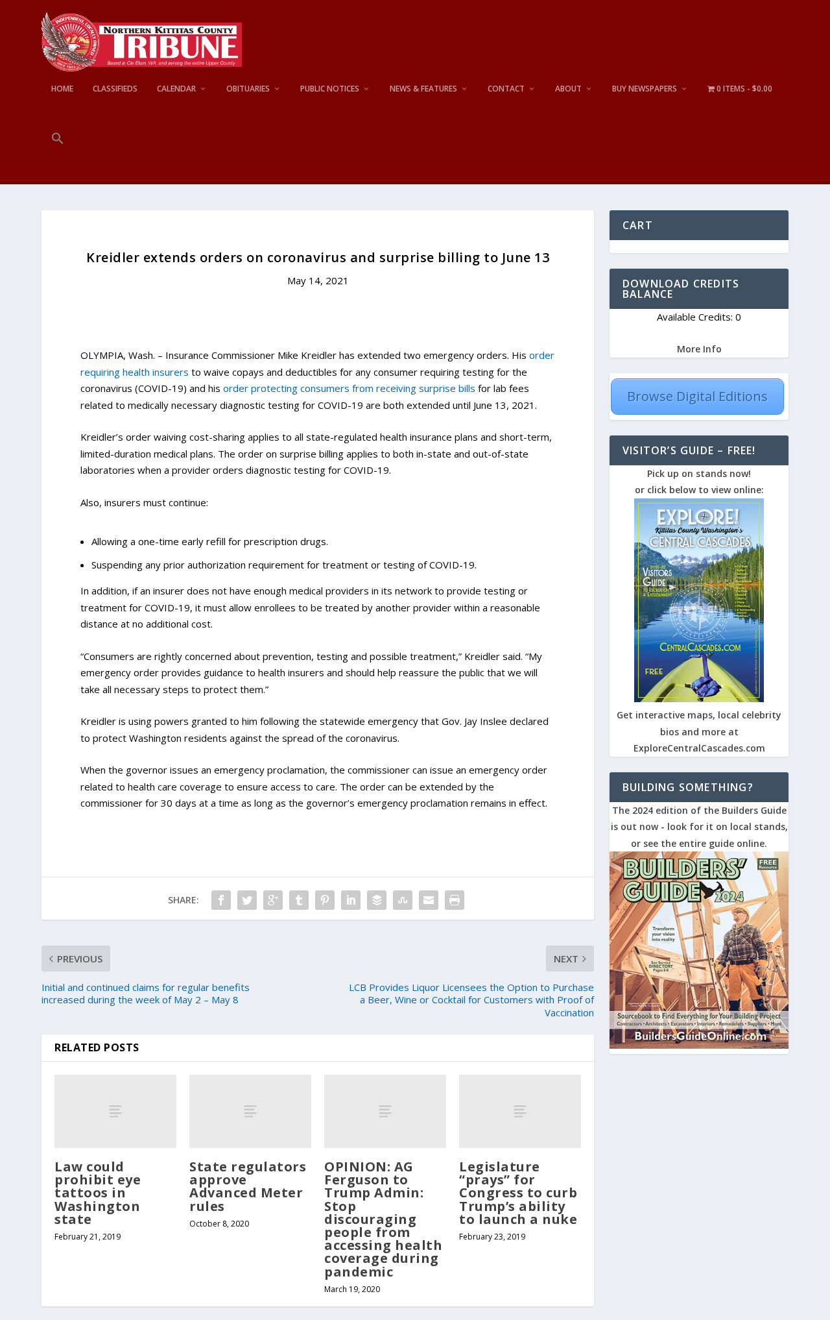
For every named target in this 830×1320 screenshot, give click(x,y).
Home (62, 89)
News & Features (423, 89)
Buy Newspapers (644, 89)
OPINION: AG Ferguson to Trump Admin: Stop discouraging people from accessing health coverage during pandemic (383, 1219)
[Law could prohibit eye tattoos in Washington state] (115, 1111)
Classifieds (115, 89)
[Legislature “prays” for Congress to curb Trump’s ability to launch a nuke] (520, 1111)
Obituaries (248, 89)
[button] (57, 158)
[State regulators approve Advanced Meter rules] (250, 1111)
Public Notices (329, 89)
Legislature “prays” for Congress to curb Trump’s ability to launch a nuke (518, 1193)
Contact (506, 89)
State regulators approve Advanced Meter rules (247, 1186)
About (568, 89)
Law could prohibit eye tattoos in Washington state (97, 1193)
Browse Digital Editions (697, 396)
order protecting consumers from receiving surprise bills (349, 388)
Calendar (176, 89)
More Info (699, 349)
